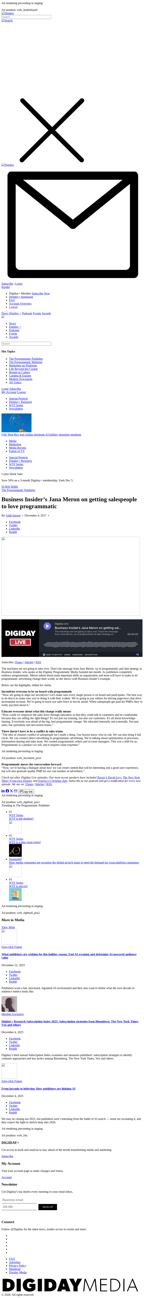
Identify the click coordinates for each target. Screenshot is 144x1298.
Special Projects (18, 398)
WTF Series (16, 405)
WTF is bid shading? (21, 818)
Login (18, 283)
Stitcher (29, 662)
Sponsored (15, 859)
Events (37, 313)
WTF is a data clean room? (25, 842)
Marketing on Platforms (23, 365)
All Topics (15, 382)
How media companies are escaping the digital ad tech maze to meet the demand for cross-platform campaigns (74, 862)
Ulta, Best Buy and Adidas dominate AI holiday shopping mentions (41, 434)
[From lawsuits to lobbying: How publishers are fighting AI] (9, 1077)
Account (7, 1177)
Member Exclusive (13, 1014)
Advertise (14, 1262)
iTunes (18, 662)
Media (12, 441)
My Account (9, 392)
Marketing (15, 444)
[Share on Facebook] (7, 791)
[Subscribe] (72, 280)
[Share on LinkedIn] (3, 791)
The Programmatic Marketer (25, 362)
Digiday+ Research (20, 402)
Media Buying (17, 447)
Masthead (14, 1269)
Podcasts (27, 313)
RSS (38, 662)
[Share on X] (11, 791)
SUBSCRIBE (10, 486)
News (5, 313)
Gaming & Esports (20, 375)
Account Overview (20, 303)
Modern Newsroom (20, 379)
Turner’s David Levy (109, 777)
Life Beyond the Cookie (23, 368)
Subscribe (7, 283)
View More (8, 927)
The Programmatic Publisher (26, 358)
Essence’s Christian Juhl (52, 780)
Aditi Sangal (13, 515)
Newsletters (16, 408)
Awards (46, 313)
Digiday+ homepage (21, 296)
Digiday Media (18, 1272)
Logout (13, 307)
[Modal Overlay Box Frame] (30, 1206)
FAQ (12, 300)
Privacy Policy (17, 1265)
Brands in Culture (19, 372)
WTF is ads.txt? (18, 886)
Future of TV (17, 451)
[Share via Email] (15, 791)
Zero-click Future (12, 947)
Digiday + (15, 313)
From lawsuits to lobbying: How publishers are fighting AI (38, 1088)
